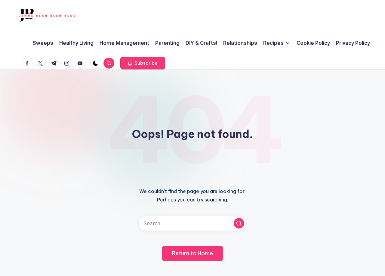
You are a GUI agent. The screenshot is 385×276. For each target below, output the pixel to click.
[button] (142, 63)
